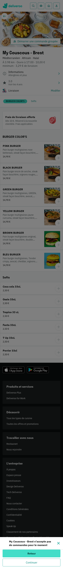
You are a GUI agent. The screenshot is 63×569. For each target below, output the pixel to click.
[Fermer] (58, 543)
